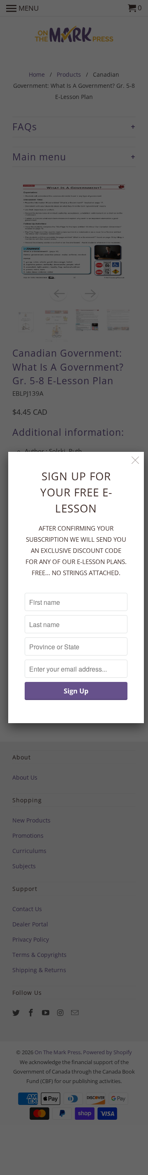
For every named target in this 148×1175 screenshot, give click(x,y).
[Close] (135, 460)
